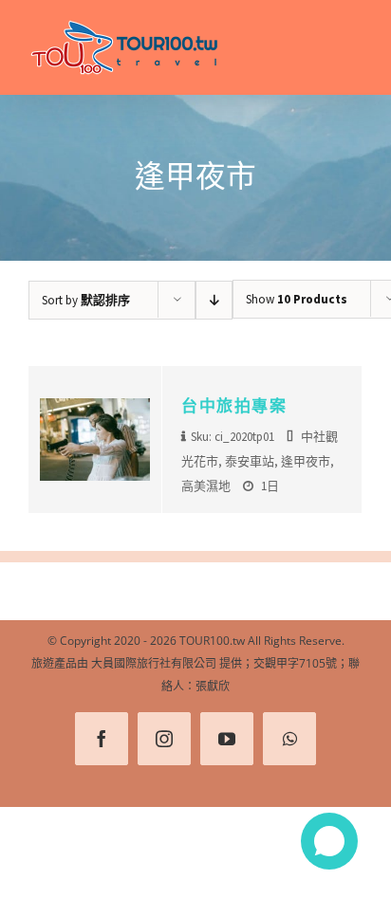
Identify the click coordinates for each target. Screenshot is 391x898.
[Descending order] (214, 300)
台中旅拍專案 (234, 405)
